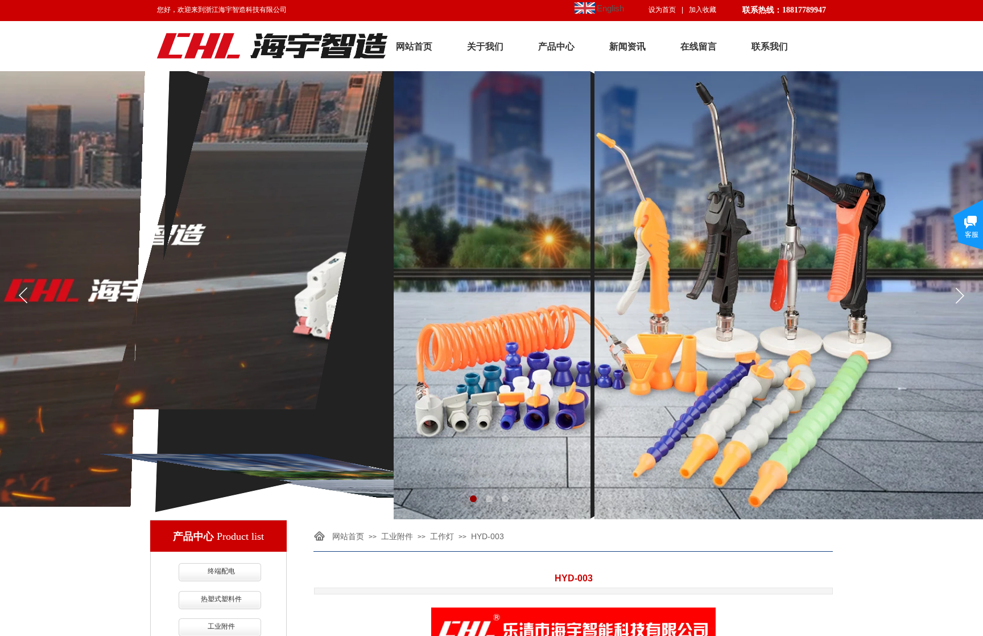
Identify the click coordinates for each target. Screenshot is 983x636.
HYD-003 (487, 536)
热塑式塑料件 (221, 599)
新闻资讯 (627, 46)
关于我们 (485, 46)
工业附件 (397, 536)
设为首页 (662, 10)
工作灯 (442, 536)
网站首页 (414, 46)
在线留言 (698, 46)
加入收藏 (702, 10)
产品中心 (556, 46)
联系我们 (769, 46)
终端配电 (221, 571)
